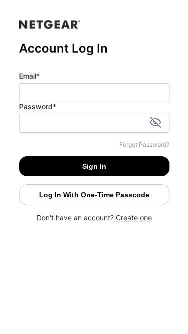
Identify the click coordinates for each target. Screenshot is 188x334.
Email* (29, 76)
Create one (134, 217)
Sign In (94, 166)
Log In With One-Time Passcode (94, 195)
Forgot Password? (144, 144)
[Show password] (155, 123)
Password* (37, 106)
